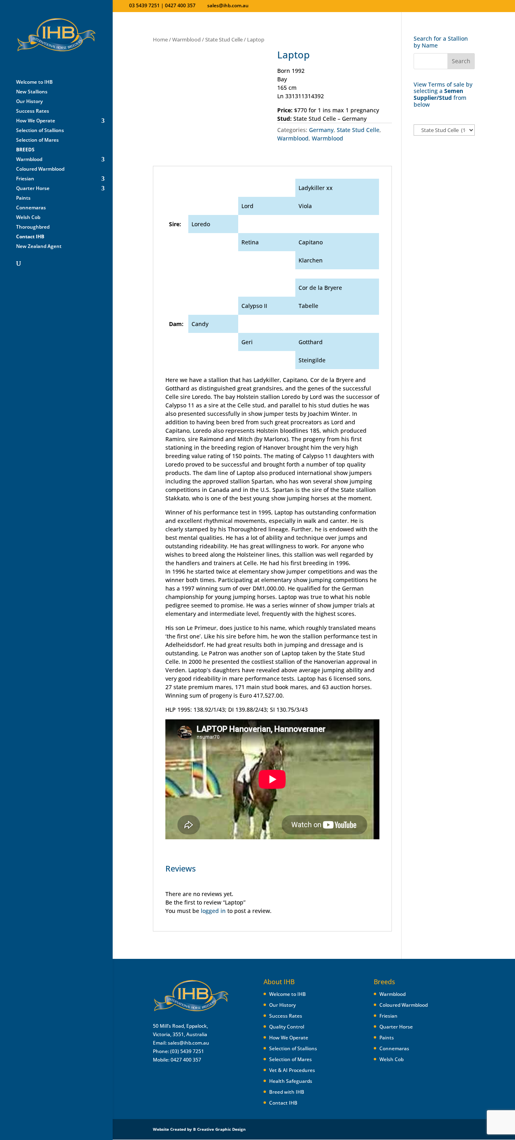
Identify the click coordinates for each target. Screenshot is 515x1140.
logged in (213, 911)
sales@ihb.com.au (188, 1042)
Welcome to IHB (34, 82)
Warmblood (29, 160)
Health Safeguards (290, 1081)
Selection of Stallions (40, 131)
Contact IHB (283, 1102)
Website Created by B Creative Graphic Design (199, 1129)
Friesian (25, 179)
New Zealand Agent (39, 247)
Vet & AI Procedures (292, 1070)
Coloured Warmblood (40, 169)
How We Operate (35, 121)
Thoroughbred (32, 227)
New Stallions (31, 92)
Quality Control (286, 1026)
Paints (23, 198)
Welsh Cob (28, 218)
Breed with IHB (286, 1091)
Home (160, 39)
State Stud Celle (224, 39)
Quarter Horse (32, 189)
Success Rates (32, 111)
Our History (29, 102)
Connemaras (31, 208)
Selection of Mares (37, 140)
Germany (321, 130)
